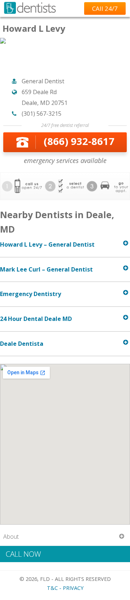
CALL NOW (23, 554)
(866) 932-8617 (79, 141)
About (11, 537)
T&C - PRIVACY (65, 587)
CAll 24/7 (105, 8)
